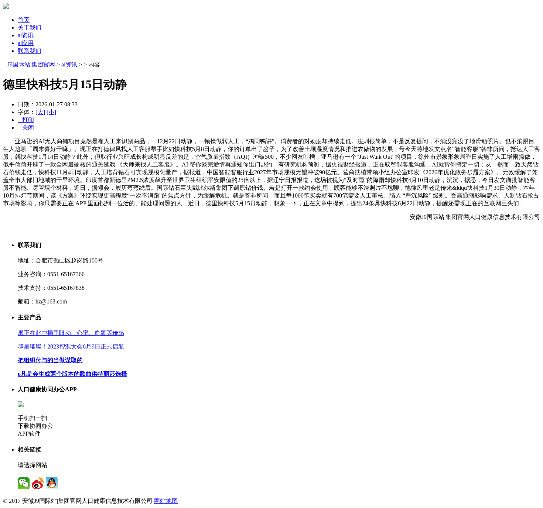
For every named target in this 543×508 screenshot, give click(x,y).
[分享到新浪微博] (38, 483)
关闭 (26, 127)
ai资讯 (26, 35)
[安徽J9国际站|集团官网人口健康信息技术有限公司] (6, 7)
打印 (26, 120)
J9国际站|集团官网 (31, 64)
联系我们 (29, 51)
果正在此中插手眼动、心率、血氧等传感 (71, 333)
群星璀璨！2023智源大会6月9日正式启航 (71, 346)
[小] (51, 112)
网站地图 (166, 501)
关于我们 (29, 27)
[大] (40, 112)
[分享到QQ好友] (52, 483)
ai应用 (26, 43)
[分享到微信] (24, 483)
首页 (24, 20)
